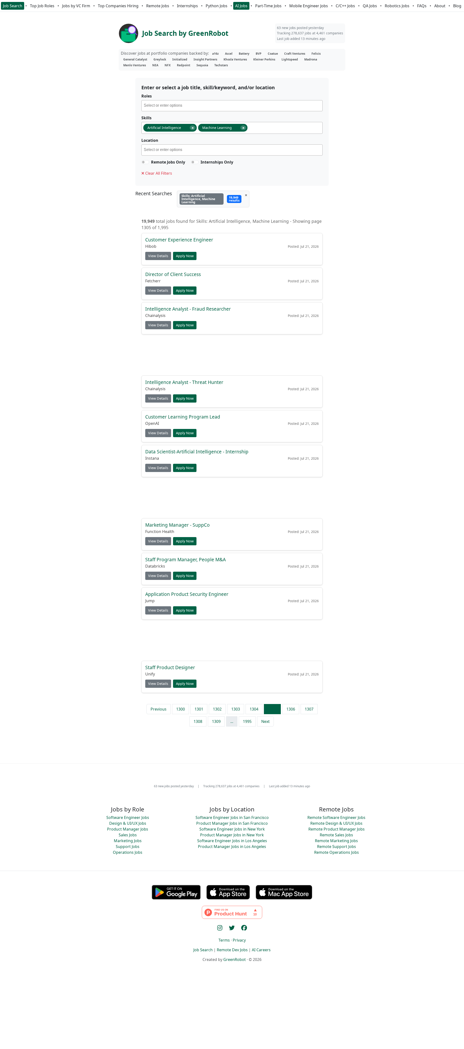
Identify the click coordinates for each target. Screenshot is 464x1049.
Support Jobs (127, 846)
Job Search (12, 5)
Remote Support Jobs (336, 846)
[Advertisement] (232, 354)
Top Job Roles (42, 5)
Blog (457, 5)
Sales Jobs (128, 835)
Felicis (316, 54)
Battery (244, 54)
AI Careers (261, 949)
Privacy (239, 940)
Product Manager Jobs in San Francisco (232, 823)
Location (149, 140)
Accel (228, 54)
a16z (215, 54)
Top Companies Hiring (118, 5)
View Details (158, 256)
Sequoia (202, 65)
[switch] (145, 162)
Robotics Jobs (397, 5)
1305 (272, 709)
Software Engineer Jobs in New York (232, 829)
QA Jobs (370, 5)
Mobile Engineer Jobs (308, 5)
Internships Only (217, 162)
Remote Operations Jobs (336, 852)
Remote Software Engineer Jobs (336, 817)
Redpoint (183, 65)
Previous (159, 709)
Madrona (310, 59)
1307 (309, 709)
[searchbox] (233, 106)
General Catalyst (135, 59)
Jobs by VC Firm (76, 5)
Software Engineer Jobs (127, 817)
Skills (146, 117)
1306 (290, 709)
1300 (180, 709)
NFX (168, 65)
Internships (187, 5)
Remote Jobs (157, 5)
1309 (216, 721)
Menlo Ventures (134, 65)
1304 (254, 709)
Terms (224, 940)
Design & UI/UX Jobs (127, 823)
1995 (247, 721)
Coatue (273, 54)
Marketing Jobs (128, 840)
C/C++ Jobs (345, 5)
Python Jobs (216, 5)
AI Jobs (241, 5)
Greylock (159, 59)
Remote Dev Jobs (232, 949)
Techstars (221, 65)
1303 (235, 709)
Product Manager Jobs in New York (232, 835)
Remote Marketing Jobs (336, 840)
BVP (258, 54)
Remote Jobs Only (168, 162)
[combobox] (232, 105)
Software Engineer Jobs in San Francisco (232, 817)
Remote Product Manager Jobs (336, 829)
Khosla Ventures (235, 59)
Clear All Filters (158, 173)
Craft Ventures (294, 54)
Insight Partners (205, 59)
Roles (146, 96)
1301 (199, 709)
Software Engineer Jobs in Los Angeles (232, 840)
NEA (155, 65)
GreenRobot (234, 959)
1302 (217, 709)
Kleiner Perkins (264, 59)
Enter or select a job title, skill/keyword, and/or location (208, 87)
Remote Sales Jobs (336, 835)
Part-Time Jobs (268, 5)
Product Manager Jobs (127, 829)
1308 (198, 721)
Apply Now (185, 256)
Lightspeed (290, 59)
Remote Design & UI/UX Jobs (336, 823)
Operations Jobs (127, 852)
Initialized (179, 59)
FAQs (422, 5)
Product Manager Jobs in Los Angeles (232, 846)
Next (265, 721)
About (439, 5)
